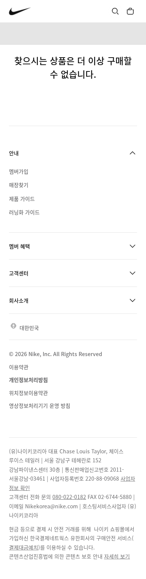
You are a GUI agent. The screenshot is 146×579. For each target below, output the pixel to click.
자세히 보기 (117, 556)
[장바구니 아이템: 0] (130, 11)
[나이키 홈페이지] (20, 11)
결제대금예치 (23, 547)
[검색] (115, 11)
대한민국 (29, 327)
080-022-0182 (69, 496)
